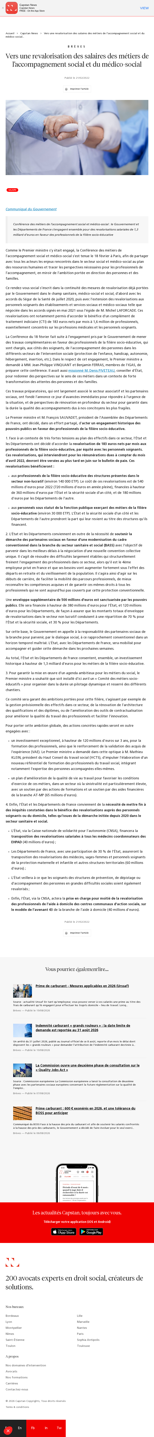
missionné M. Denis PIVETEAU (91, 371)
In (46, 1428)
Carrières (12, 1383)
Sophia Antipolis (88, 1340)
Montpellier (14, 1328)
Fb (33, 1428)
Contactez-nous (17, 1389)
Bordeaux (12, 1316)
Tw (59, 1428)
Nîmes (10, 1334)
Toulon (10, 1346)
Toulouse (83, 1346)
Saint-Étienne (15, 1340)
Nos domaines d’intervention (26, 1365)
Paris (80, 1334)
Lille (79, 1316)
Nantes (82, 1328)
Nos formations (17, 1377)
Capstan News (29, 33)
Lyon (9, 1322)
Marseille (83, 1322)
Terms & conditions (17, 1407)
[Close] (3, 8)
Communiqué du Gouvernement (31, 209)
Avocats (11, 1371)
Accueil (10, 33)
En (20, 1428)
